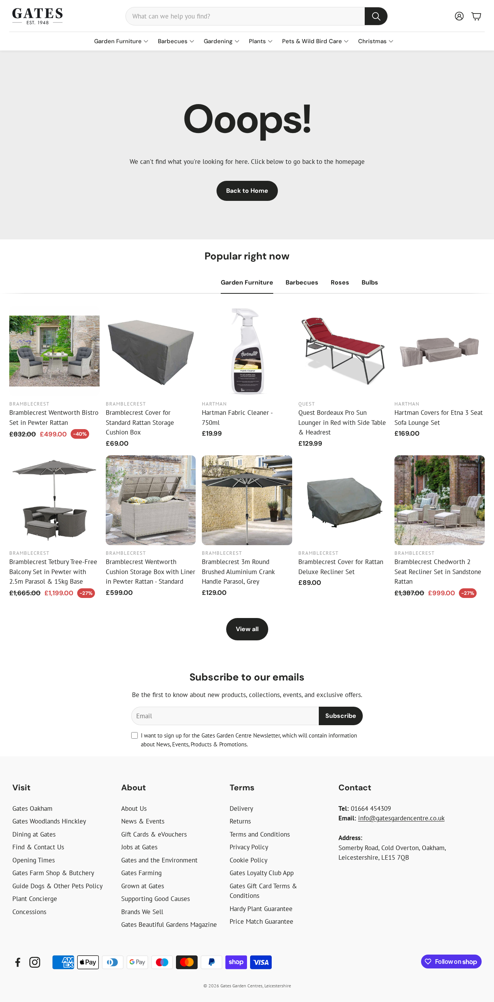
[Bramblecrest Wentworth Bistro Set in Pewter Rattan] (54, 351)
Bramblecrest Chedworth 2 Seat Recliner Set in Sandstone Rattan (437, 571)
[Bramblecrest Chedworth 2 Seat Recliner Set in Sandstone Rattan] (439, 500)
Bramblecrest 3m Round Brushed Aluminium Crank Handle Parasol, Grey (238, 571)
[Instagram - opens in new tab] (34, 962)
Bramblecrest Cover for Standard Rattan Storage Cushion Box (140, 422)
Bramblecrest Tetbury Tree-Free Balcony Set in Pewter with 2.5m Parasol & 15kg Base (53, 571)
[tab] (247, 282)
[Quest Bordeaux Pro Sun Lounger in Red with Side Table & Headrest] (343, 351)
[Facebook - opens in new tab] (17, 962)
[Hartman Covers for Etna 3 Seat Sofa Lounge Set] (439, 351)
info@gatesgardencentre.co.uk (401, 818)
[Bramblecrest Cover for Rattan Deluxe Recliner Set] (343, 500)
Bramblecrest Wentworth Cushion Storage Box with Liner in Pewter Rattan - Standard (150, 571)
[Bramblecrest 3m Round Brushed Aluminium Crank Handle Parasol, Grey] (247, 500)
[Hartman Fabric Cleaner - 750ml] (247, 351)
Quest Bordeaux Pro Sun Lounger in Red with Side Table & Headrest (342, 422)
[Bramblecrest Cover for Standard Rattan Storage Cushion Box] (151, 351)
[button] (256, 16)
